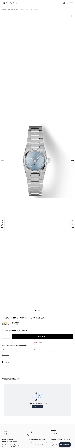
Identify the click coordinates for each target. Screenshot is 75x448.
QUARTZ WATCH (13, 9)
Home (4, 9)
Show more (5, 355)
